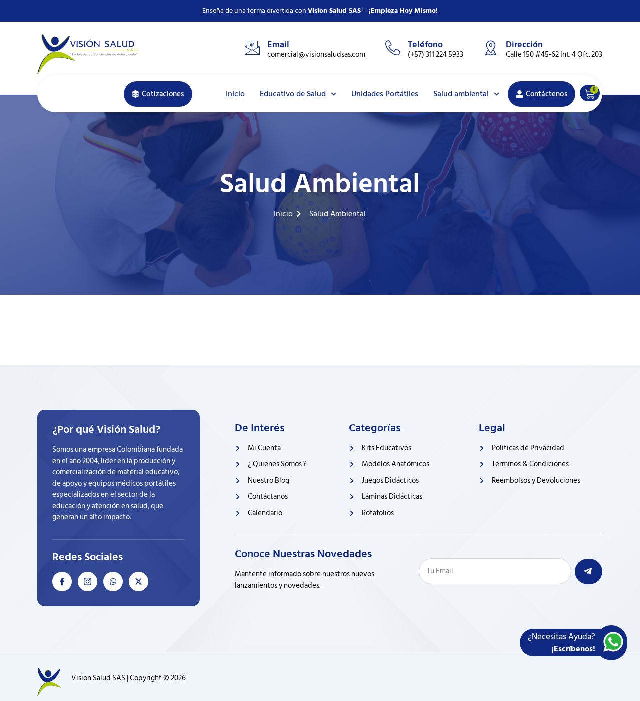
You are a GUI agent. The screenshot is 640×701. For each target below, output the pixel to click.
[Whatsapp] (113, 581)
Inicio (235, 93)
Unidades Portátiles (385, 93)
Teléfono (425, 44)
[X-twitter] (138, 581)
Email (279, 44)
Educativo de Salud (293, 93)
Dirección (524, 44)
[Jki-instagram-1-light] (88, 581)
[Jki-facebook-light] (62, 581)
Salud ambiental (461, 93)
